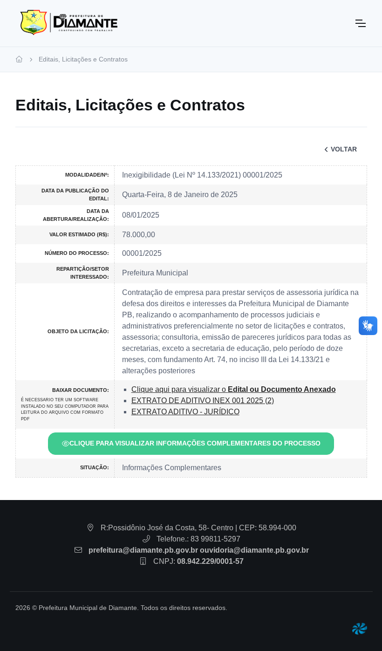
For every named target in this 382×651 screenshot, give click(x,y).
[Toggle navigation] (360, 23)
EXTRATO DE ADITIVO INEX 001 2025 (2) (202, 400)
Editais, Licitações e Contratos (83, 59)
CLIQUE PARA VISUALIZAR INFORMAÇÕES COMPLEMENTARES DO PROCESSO (195, 443)
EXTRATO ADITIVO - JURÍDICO (185, 412)
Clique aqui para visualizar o (233, 389)
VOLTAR (344, 149)
